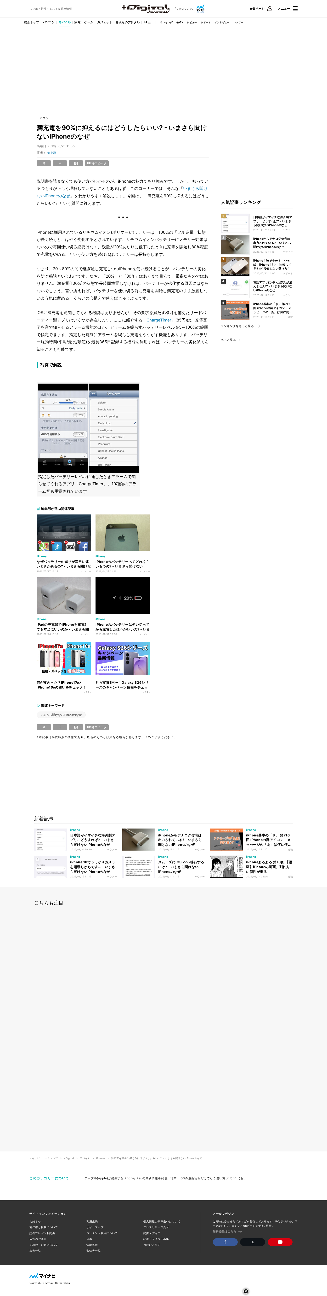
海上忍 (51, 153)
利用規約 (92, 1221)
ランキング (166, 22)
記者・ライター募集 (156, 1239)
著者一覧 (35, 1250)
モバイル (65, 22)
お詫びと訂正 (151, 1245)
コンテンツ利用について (102, 1233)
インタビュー (221, 22)
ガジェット (104, 22)
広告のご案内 (37, 1239)
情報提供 (92, 1245)
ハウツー (238, 22)
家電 (77, 22)
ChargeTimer (159, 320)
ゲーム (88, 22)
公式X (179, 22)
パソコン (49, 22)
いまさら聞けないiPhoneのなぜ (61, 715)
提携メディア (151, 1233)
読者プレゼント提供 (42, 1233)
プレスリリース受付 (156, 1227)
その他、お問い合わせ (43, 1245)
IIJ (145, 22)
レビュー (192, 22)
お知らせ (35, 1221)
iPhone (100, 1158)
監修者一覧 (93, 1250)
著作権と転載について (43, 1227)
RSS (89, 1239)
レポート (206, 22)
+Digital (69, 1158)
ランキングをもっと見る (237, 326)
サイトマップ (94, 1227)
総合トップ (31, 22)
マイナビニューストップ (43, 1158)
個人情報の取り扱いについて (161, 1221)
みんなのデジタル (128, 22)
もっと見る (228, 340)
